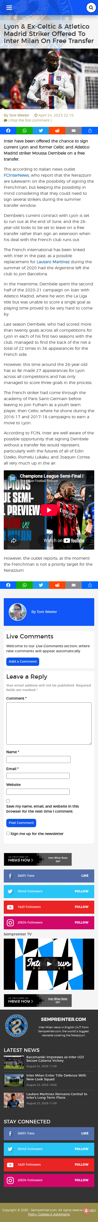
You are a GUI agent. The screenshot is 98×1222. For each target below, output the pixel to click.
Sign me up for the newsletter (37, 834)
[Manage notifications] (86, 1211)
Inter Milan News (57, 999)
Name (12, 752)
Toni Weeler (19, 115)
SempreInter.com (63, 1019)
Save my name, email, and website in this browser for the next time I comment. (42, 809)
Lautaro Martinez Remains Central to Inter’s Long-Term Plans (56, 1095)
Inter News (58, 858)
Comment (16, 698)
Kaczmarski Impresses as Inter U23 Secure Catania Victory (55, 1059)
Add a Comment (23, 661)
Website (13, 785)
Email (12, 769)
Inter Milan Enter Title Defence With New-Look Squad (56, 1077)
